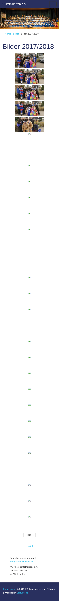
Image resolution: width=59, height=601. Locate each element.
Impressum (9, 589)
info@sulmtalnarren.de (21, 561)
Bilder (16, 33)
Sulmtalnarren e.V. (14, 4)
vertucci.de (22, 592)
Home (8, 33)
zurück (29, 546)
